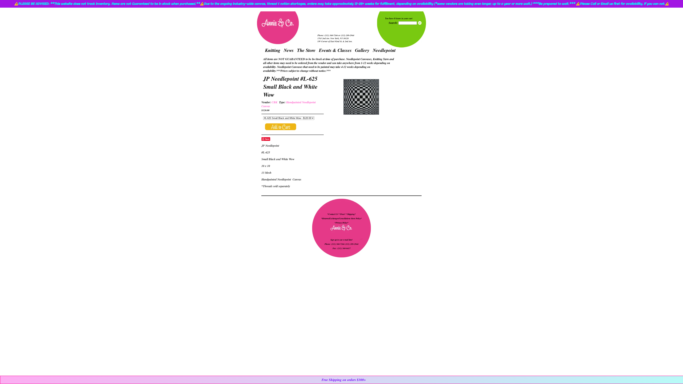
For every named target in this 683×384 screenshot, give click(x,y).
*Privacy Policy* (341, 222)
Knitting (272, 50)
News (289, 50)
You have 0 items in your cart (398, 18)
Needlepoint (384, 50)
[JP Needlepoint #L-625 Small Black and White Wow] (361, 97)
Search (420, 23)
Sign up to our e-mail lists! (341, 239)
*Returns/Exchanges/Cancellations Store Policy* (341, 218)
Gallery (362, 50)
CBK (274, 102)
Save (267, 139)
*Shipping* (351, 214)
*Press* (342, 214)
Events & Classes (335, 50)
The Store (306, 50)
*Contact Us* (333, 214)
